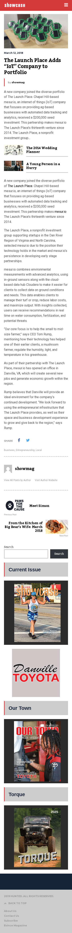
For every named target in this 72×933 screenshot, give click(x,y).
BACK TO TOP (17, 903)
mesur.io (60, 212)
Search (8, 547)
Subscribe (11, 920)
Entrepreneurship (25, 450)
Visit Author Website (46, 480)
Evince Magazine (15, 925)
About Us (10, 911)
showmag (18, 82)
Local (39, 450)
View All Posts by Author (17, 480)
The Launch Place (20, 186)
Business (9, 450)
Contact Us (11, 915)
